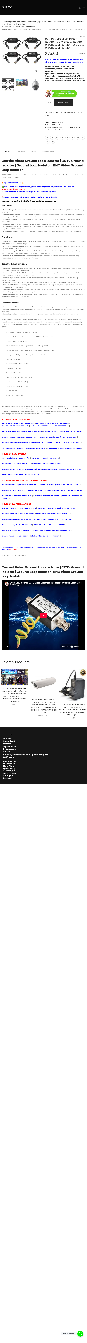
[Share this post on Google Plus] (78, 138)
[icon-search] (80, 7)
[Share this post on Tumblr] (67, 138)
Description (8, 151)
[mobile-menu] (84, 7)
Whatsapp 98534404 (72, 547)
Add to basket (63, 103)
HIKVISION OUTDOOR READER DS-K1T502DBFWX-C (62, 490)
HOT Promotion (28, 27)
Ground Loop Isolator (57, 130)
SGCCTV (16, 547)
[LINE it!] (83, 138)
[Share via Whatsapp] (48, 142)
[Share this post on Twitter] (52, 138)
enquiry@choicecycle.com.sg (18, 754)
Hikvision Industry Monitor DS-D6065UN (17, 525)
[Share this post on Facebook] (47, 138)
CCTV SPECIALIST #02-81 (48, 547)
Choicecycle (24, 547)
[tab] (8, 151)
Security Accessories (12, 27)
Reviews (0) (22, 151)
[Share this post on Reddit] (57, 138)
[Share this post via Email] (53, 142)
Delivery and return (69, 112)
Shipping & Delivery (48, 151)
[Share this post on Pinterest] (73, 138)
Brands (34, 151)
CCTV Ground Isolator (56, 127)
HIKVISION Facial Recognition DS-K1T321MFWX (19, 485)
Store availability (53, 112)
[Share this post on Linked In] (62, 138)
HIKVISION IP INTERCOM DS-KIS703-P (46, 496)
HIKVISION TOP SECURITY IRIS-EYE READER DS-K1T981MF (22, 490)
